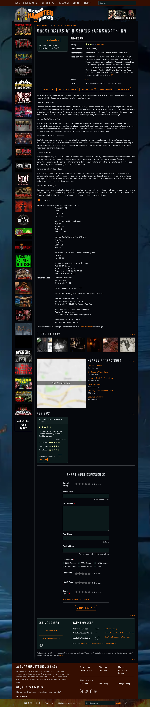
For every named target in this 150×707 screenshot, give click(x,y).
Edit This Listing (111, 629)
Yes (60, 456)
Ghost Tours (70, 25)
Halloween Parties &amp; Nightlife (103, 643)
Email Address (69, 546)
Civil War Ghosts (95, 366)
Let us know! (21, 696)
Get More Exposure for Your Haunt (117, 637)
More (86, 3)
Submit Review (85, 608)
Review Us (47, 89)
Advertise (84, 684)
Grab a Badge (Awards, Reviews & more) (119, 633)
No (41, 460)
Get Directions (87, 89)
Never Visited (86, 566)
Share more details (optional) (75, 599)
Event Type (48, 3)
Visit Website (51, 40)
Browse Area (30, 3)
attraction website (86, 327)
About (76, 3)
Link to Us (103, 670)
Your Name (67, 534)
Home (17, 3)
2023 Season (102, 563)
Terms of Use (86, 670)
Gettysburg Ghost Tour (98, 372)
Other (99, 566)
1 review (100, 45)
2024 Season (86, 563)
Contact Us (85, 667)
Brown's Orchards (95, 397)
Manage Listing (124, 684)
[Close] (125, 703)
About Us (103, 667)
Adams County (43, 25)
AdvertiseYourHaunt (23, 424)
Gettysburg (57, 25)
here (60, 655)
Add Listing (103, 684)
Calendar (64, 3)
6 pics (87, 79)
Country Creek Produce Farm (100, 391)
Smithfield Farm (94, 384)
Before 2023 (70, 566)
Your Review (69, 503)
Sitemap (121, 667)
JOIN (118, 703)
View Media (105, 89)
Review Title (68, 491)
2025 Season (70, 563)
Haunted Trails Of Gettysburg (100, 378)
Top (131, 334)
